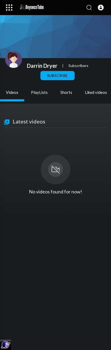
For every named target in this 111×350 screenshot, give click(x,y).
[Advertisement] (55, 279)
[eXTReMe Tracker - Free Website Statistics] (5, 344)
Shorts (66, 92)
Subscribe (57, 75)
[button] (100, 7)
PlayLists (39, 92)
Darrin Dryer (42, 65)
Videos (12, 92)
